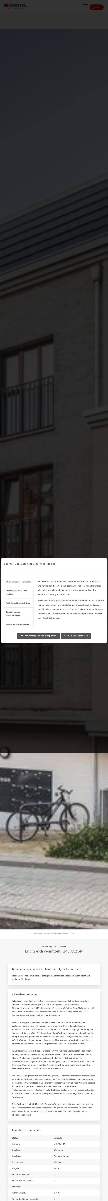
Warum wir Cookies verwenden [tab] (18, 582)
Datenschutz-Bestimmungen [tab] (17, 624)
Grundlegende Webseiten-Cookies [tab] (17, 592)
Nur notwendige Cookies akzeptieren (38, 635)
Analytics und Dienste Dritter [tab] (18, 603)
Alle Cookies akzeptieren (76, 635)
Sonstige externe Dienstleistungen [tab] (13, 613)
